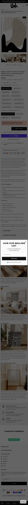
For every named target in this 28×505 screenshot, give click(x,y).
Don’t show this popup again (15, 262)
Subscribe (14, 258)
